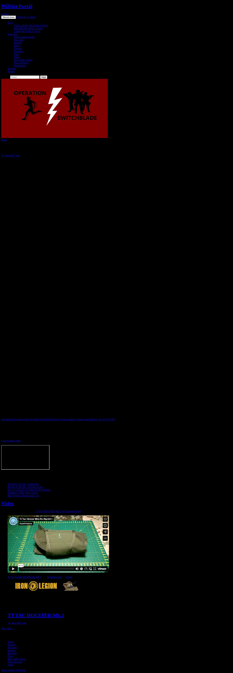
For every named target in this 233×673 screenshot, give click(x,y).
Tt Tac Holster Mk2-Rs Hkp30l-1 (24, 577)
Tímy (16, 54)
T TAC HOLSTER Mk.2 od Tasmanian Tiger (58, 511)
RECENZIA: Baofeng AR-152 (23, 495)
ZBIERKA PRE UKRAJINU (23, 493)
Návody (18, 48)
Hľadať (5, 14)
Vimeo (68, 577)
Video (17, 57)
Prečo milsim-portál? (24, 37)
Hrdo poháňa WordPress (13, 670)
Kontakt (12, 68)
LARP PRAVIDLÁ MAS (27, 31)
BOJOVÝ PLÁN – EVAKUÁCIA (25, 487)
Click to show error (11, 440)
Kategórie (12, 34)
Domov (11, 71)
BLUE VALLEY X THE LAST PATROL (29, 490)
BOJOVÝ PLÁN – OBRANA (23, 484)
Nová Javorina (21, 62)
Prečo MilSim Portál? (24, 419)
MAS (10, 22)
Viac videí (8, 628)
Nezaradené (20, 65)
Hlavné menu (9, 17)
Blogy (17, 45)
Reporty (18, 42)
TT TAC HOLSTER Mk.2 (36, 615)
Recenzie (18, 51)
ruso (18, 155)
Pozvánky (19, 40)
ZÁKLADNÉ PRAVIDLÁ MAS (31, 25)
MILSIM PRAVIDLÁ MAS (28, 28)
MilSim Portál (16, 6)
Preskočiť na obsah (26, 17)
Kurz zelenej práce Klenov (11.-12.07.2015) (81, 419)
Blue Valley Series (23, 60)
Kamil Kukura (54, 577)
